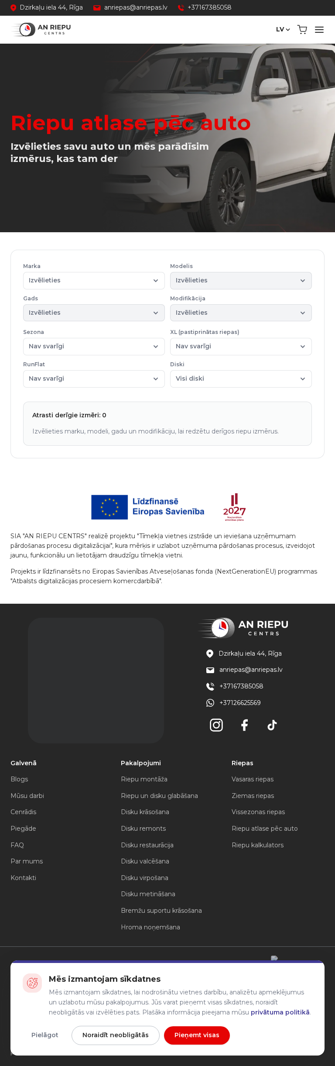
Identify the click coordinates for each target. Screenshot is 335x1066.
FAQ (17, 845)
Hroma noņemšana (150, 927)
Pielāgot (44, 1035)
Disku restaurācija (147, 845)
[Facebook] (244, 725)
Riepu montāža (144, 779)
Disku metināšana (148, 894)
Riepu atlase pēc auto (265, 828)
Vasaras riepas (252, 779)
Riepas (242, 763)
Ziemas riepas (253, 796)
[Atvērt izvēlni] (319, 29)
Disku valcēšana (145, 861)
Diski (187, 371)
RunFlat (43, 371)
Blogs (19, 779)
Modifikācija (189, 305)
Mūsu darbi (27, 796)
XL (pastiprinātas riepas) (204, 339)
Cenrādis (23, 812)
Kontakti (23, 878)
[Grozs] (302, 29)
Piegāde (23, 828)
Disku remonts (143, 828)
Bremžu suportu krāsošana (161, 911)
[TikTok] (272, 725)
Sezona (43, 339)
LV (280, 29)
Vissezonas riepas (258, 812)
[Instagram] (216, 725)
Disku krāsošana (145, 812)
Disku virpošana (144, 878)
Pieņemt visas (196, 1035)
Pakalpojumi (141, 763)
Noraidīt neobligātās (115, 1035)
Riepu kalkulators (258, 845)
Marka (42, 273)
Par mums (26, 861)
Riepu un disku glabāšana (159, 796)
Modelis (189, 273)
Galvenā (23, 763)
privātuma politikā (280, 1012)
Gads (42, 305)
